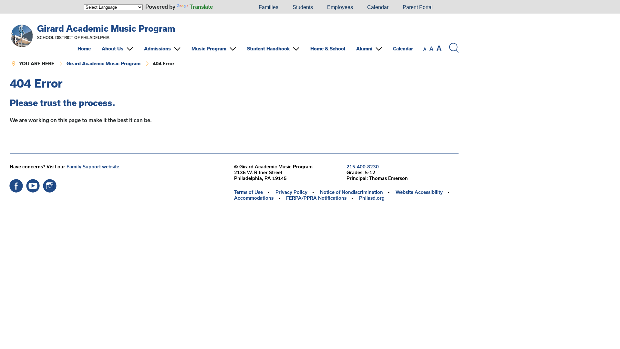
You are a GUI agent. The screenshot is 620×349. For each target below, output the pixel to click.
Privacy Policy (291, 192)
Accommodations (254, 198)
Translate (201, 7)
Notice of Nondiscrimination (351, 192)
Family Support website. (93, 166)
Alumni (364, 48)
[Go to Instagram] (49, 184)
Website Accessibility (419, 192)
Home (84, 48)
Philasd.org (372, 198)
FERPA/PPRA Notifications (316, 198)
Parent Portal (418, 7)
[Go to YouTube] (32, 184)
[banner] (234, 45)
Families (268, 7)
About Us (112, 48)
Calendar (377, 7)
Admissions (157, 48)
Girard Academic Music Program (106, 28)
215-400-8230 (362, 166)
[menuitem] (229, 7)
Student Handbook (268, 48)
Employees (340, 7)
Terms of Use (248, 192)
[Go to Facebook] (16, 184)
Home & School (327, 48)
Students (303, 7)
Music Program (208, 48)
